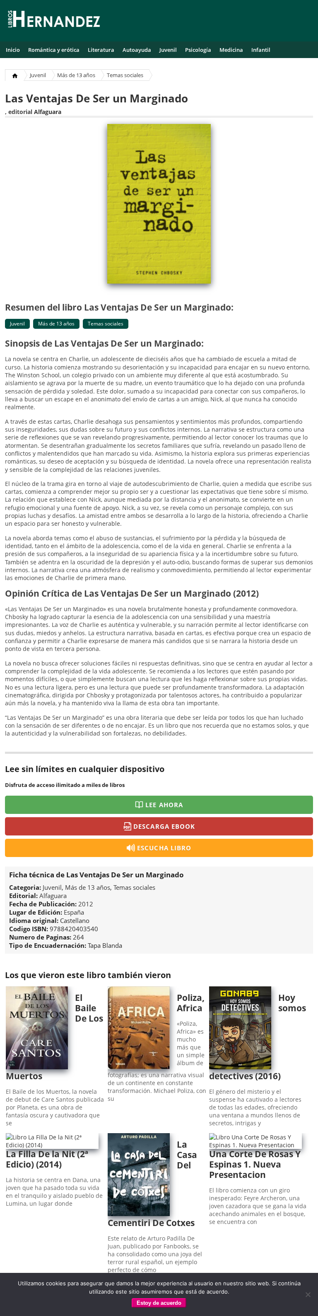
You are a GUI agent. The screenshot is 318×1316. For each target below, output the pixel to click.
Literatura (101, 49)
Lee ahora (164, 805)
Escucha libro (164, 848)
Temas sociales (125, 75)
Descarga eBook (164, 826)
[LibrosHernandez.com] (53, 20)
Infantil (260, 49)
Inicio (13, 49)
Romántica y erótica (54, 49)
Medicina (231, 49)
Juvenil (168, 49)
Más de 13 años (76, 75)
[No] (308, 1294)
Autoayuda (137, 49)
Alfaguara (47, 112)
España (74, 912)
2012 (85, 904)
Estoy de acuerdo (159, 1303)
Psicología (198, 49)
